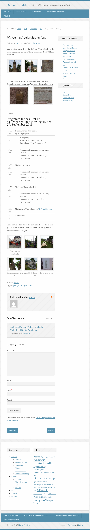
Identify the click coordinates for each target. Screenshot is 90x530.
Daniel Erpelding (18, 5)
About (6, 12)
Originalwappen (21, 462)
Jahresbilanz (41, 482)
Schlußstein (42, 490)
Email (9, 390)
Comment (10, 351)
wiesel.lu (49, 497)
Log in (65, 92)
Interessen (14, 476)
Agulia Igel (15, 286)
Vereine (7, 16)
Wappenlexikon (40, 496)
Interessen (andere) (55, 12)
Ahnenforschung (69, 73)
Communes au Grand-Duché (67, 515)
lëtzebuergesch (38, 484)
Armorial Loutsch (11, 515)
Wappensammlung (22, 473)
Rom (35, 491)
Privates (14, 493)
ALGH (52, 456)
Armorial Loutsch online (44, 461)
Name (9, 380)
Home (19, 29)
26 (41, 29)
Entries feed (67, 95)
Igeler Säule (27, 286)
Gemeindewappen (46, 478)
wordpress (39, 500)
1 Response (36, 43)
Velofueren (36, 12)
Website (9, 400)
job (12, 490)
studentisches (38, 494)
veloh (49, 494)
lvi (46, 481)
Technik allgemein (22, 482)
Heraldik (20, 12)
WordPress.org (68, 100)
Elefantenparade (39, 469)
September (33, 29)
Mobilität (18, 479)
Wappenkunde (68, 45)
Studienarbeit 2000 (11, 520)
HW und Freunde (45, 209)
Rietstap (51, 487)
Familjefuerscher (69, 53)
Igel (21, 286)
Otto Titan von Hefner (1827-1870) (37, 515)
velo (17, 485)
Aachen (37, 456)
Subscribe (51, 297)
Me (64, 65)
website (18, 487)
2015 (25, 29)
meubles (18, 459)
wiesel (18, 43)
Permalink (26, 333)
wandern (53, 494)
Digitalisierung (40, 466)
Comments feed (68, 97)
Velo (45, 493)
